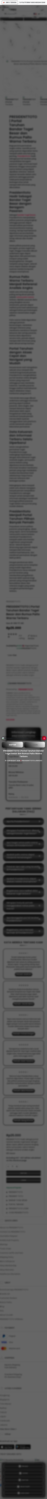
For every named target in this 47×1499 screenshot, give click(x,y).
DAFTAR (12, 744)
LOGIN (34, 744)
